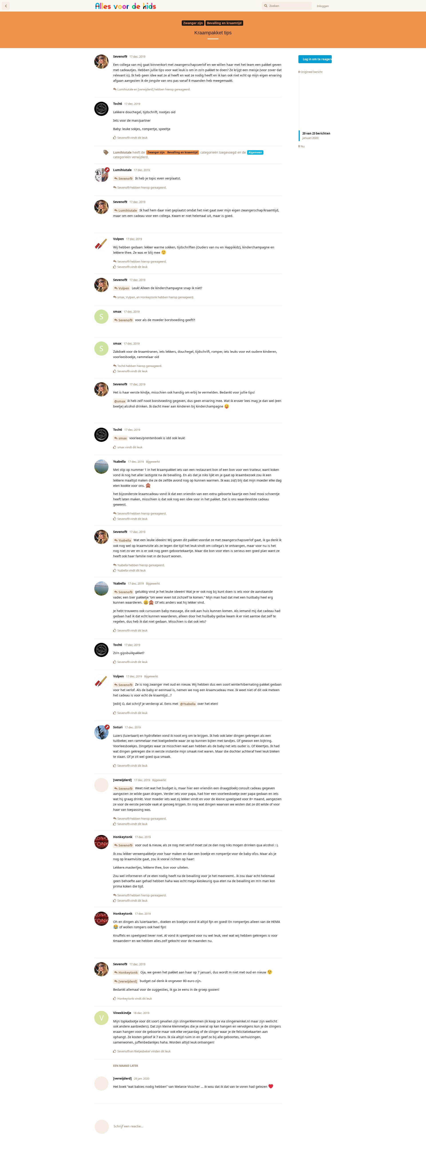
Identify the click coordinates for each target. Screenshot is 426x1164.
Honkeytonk (128, 972)
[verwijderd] (127, 981)
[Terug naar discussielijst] (6, 6)
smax (122, 438)
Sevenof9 (125, 178)
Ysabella (124, 540)
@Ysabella (187, 704)
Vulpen (123, 288)
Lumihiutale (127, 210)
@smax (119, 401)
